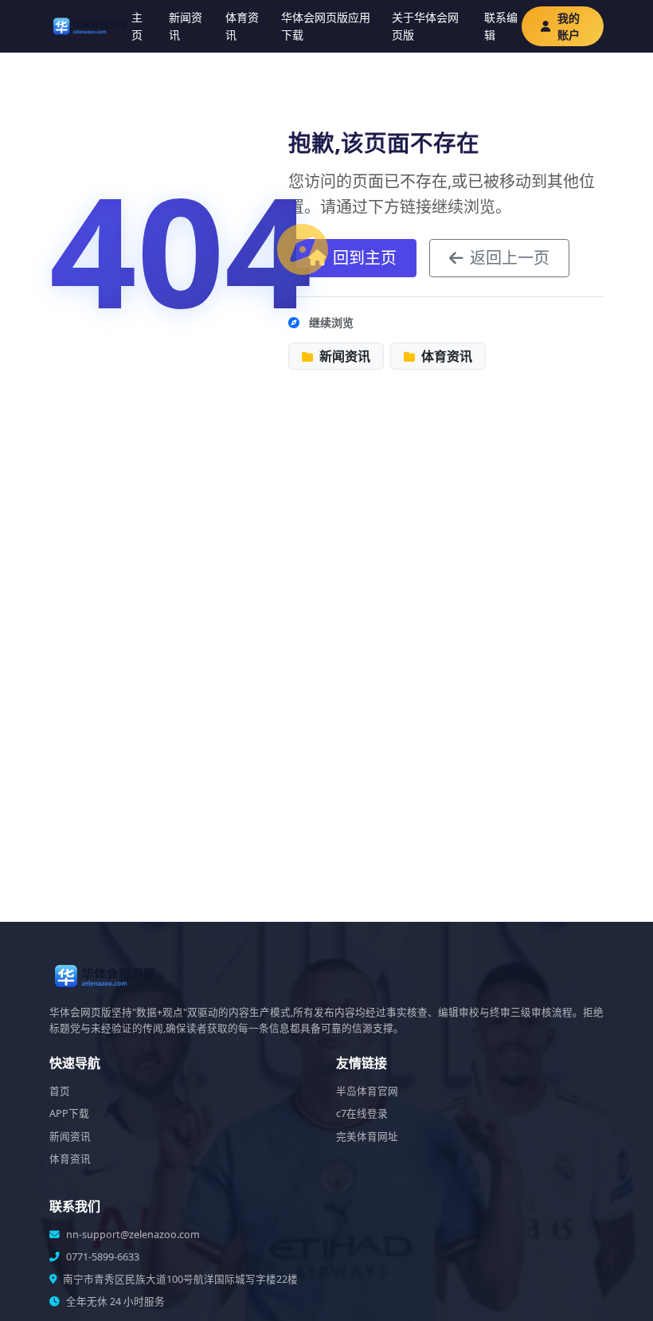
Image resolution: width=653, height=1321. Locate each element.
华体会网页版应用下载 (325, 26)
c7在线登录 (362, 1113)
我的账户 (568, 26)
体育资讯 (242, 26)
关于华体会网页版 (425, 26)
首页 (59, 1091)
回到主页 (365, 258)
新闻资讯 (185, 26)
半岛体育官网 (367, 1091)
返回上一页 (509, 258)
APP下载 (69, 1113)
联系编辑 (501, 26)
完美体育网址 (367, 1136)
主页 (137, 26)
